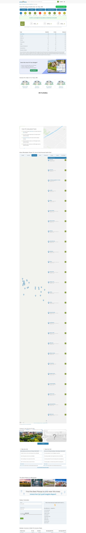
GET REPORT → (34, 70)
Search (20, 4)
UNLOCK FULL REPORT (61, 6)
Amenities (28, 155)
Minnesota (24, 4)
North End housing (26, 137)
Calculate (21, 518)
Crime (40, 155)
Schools (57, 155)
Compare (43, 443)
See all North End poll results (43, 467)
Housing (51, 155)
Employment (46, 155)
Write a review (22, 465)
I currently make (24, 513)
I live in (21, 502)
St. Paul (27, 4)
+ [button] (46, 420)
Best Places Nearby (51, 9)
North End (31, 4)
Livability (61, 1)
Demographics (40, 9)
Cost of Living (34, 155)
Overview (23, 9)
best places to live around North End (26, 424)
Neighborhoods (61, 9)
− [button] (46, 422)
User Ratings (63, 155)
